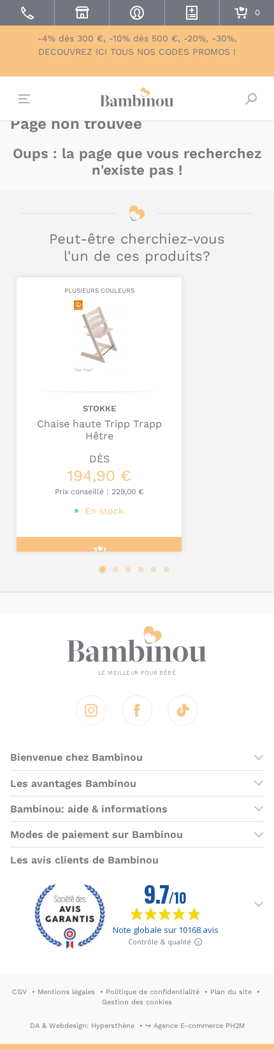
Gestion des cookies (137, 1002)
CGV (19, 992)
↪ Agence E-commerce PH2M (195, 1026)
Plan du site (231, 992)
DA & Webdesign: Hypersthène (82, 1026)
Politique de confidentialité (152, 992)
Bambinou (137, 96)
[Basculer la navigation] (23, 99)
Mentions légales (66, 992)
